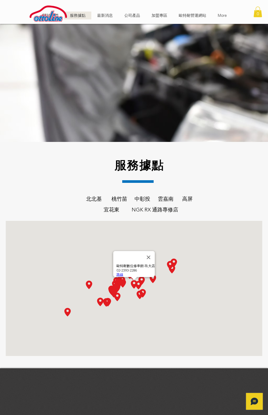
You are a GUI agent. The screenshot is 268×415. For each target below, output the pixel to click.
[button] (257, 12)
